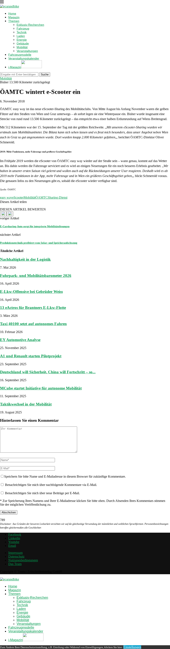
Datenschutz (16, 556)
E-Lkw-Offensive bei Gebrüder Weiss (31, 291)
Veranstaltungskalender (23, 58)
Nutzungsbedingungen (23, 560)
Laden (21, 36)
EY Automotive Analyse (20, 340)
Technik (22, 32)
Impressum (15, 552)
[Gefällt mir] (3, 213)
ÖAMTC (41, 197)
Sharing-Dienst (57, 197)
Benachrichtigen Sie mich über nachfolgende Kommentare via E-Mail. (51, 485)
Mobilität (22, 47)
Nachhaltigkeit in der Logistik (25, 259)
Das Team (15, 564)
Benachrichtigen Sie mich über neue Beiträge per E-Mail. (42, 493)
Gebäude (23, 43)
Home (12, 13)
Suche (45, 74)
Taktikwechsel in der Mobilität (26, 404)
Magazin (13, 17)
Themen (13, 21)
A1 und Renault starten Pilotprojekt (30, 356)
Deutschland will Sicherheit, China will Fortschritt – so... (48, 372)
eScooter (18, 197)
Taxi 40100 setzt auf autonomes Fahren (33, 324)
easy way (6, 197)
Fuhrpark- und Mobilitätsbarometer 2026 (35, 275)
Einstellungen (132, 647)
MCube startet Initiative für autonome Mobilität (41, 388)
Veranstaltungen (27, 51)
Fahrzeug (23, 28)
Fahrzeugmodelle (19, 54)
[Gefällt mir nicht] (10, 213)
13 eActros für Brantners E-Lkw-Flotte (33, 307)
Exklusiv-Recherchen (30, 24)
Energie (22, 39)
